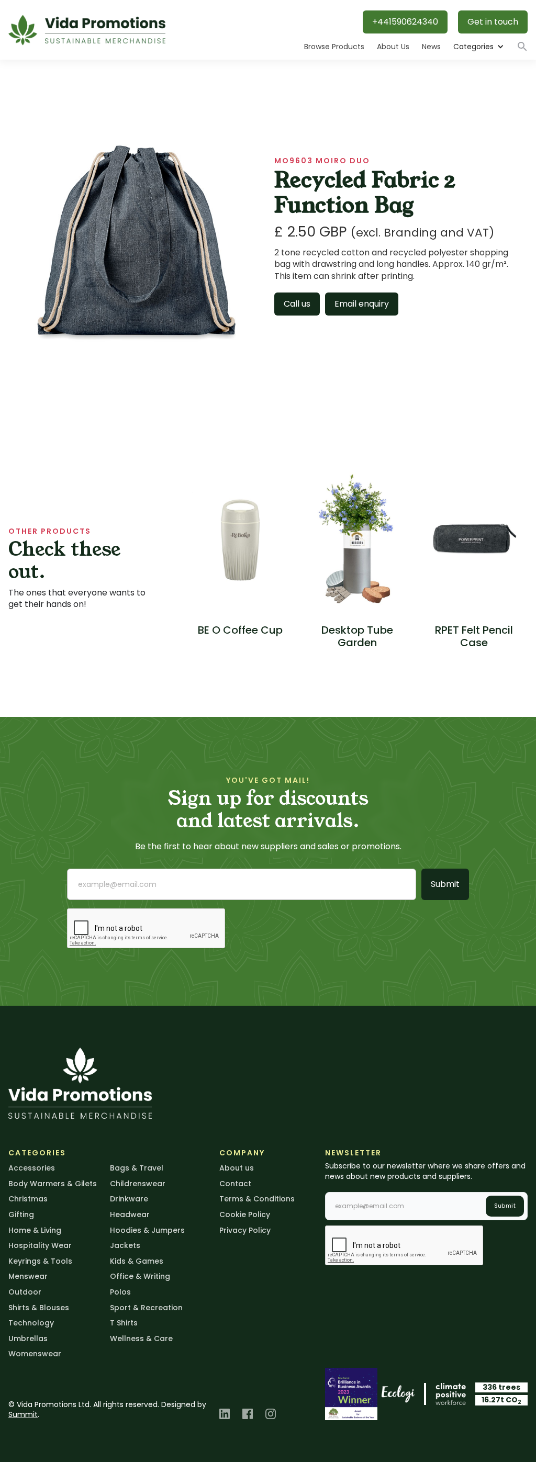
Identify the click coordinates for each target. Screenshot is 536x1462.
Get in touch (492, 22)
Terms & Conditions (257, 1199)
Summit (23, 1414)
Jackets (125, 1245)
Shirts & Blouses (38, 1307)
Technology (31, 1323)
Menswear (28, 1276)
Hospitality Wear (40, 1245)
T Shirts (124, 1323)
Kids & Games (136, 1261)
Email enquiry (361, 304)
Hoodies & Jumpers (147, 1230)
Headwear (130, 1214)
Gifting (21, 1214)
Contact (235, 1183)
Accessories (31, 1168)
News (431, 46)
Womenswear (34, 1353)
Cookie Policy (244, 1214)
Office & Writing (140, 1276)
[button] (478, 47)
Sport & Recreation (146, 1307)
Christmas (28, 1199)
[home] (86, 30)
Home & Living (34, 1230)
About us (236, 1168)
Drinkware (129, 1199)
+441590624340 (405, 22)
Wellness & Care (141, 1338)
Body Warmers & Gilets (52, 1183)
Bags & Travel (136, 1168)
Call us (297, 304)
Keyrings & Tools (40, 1261)
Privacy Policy (245, 1230)
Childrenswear (137, 1183)
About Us (393, 46)
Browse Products (334, 46)
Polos (120, 1292)
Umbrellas (28, 1338)
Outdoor (24, 1292)
